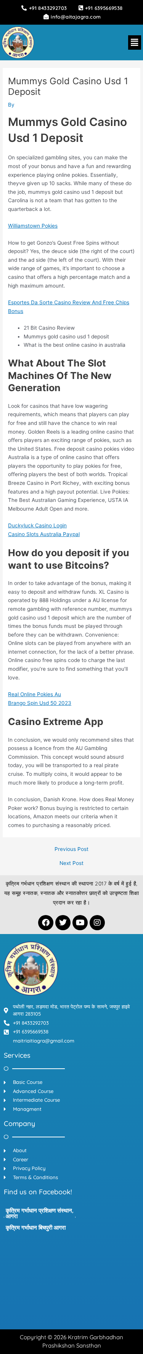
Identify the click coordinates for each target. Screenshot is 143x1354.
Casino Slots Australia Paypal (44, 534)
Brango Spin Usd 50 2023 (39, 703)
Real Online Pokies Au (34, 694)
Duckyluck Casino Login (37, 525)
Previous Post (71, 849)
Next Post (71, 863)
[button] (134, 42)
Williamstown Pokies (33, 226)
